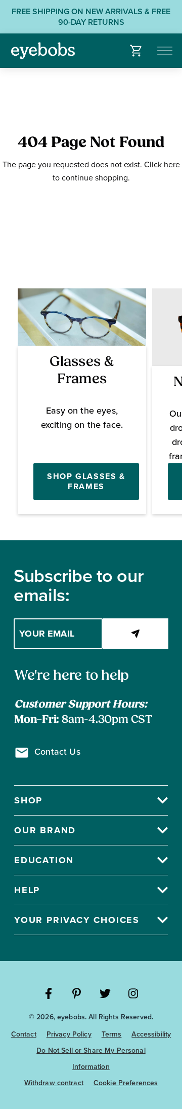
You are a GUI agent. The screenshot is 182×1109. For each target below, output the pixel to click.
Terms (112, 1034)
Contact (23, 1034)
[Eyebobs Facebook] (48, 993)
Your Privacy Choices (77, 920)
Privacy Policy (69, 1034)
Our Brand (45, 830)
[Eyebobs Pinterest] (77, 993)
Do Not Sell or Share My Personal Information (90, 1058)
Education (44, 860)
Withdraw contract (53, 1083)
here (172, 164)
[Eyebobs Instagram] (133, 993)
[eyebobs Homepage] (43, 50)
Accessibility (151, 1034)
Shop (28, 800)
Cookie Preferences (126, 1083)
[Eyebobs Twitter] (105, 993)
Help (27, 890)
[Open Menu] (165, 51)
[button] (136, 51)
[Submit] (135, 633)
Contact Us (57, 751)
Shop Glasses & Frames (86, 481)
